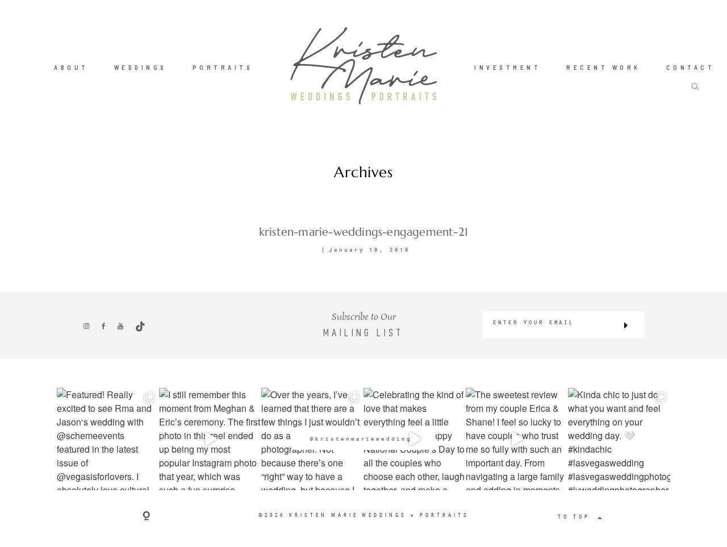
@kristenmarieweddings (363, 439)
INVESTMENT (507, 67)
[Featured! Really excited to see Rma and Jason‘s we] (108, 439)
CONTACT (690, 67)
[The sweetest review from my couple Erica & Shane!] (517, 439)
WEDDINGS (140, 67)
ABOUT (71, 67)
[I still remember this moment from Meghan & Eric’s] (210, 439)
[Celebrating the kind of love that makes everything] (415, 439)
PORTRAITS (223, 67)
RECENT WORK (603, 67)
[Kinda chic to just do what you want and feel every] (619, 439)
